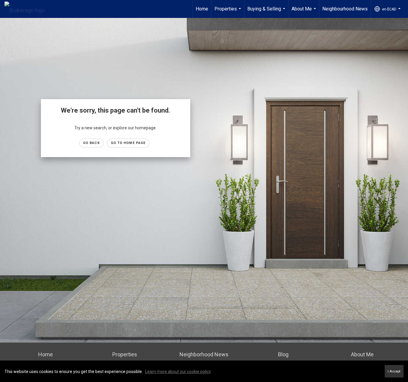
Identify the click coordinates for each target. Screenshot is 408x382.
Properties (228, 12)
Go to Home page (128, 143)
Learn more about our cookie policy (178, 371)
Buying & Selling (267, 12)
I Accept (394, 371)
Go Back (91, 143)
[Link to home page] (27, 9)
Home (202, 9)
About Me (304, 12)
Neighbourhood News (345, 9)
